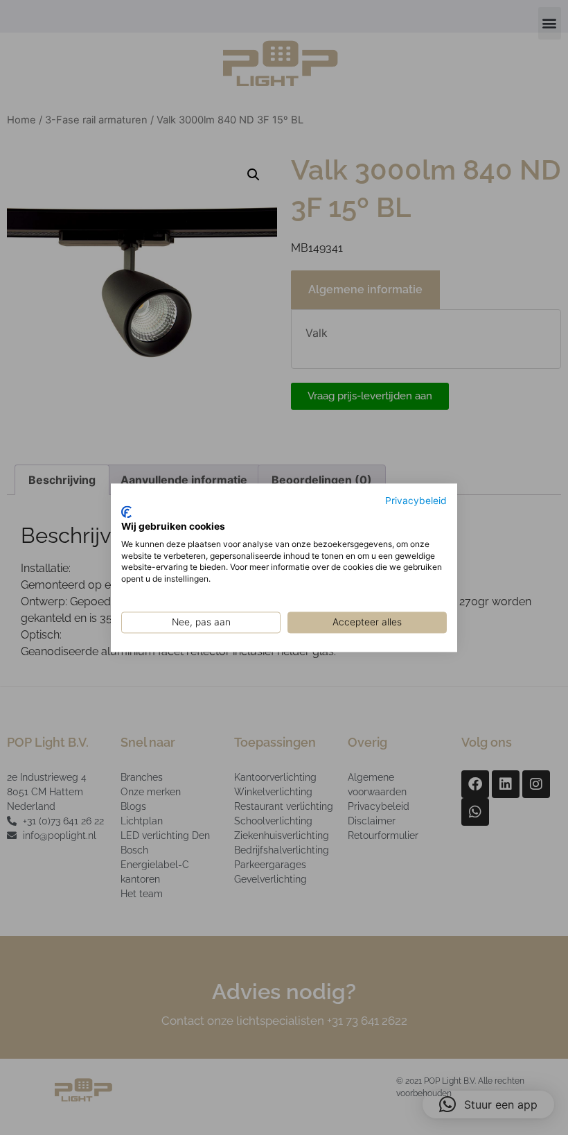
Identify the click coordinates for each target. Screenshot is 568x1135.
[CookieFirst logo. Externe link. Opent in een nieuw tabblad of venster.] (126, 512)
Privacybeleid (416, 500)
